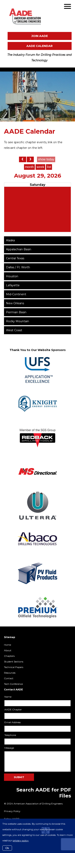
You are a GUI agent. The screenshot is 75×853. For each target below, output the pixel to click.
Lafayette (13, 285)
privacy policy (21, 840)
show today (46, 159)
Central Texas (15, 258)
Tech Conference (13, 683)
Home (7, 644)
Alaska (10, 240)
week (40, 167)
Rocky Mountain (17, 321)
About (7, 650)
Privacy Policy (12, 811)
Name (7, 696)
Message (9, 747)
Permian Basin (16, 312)
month (29, 167)
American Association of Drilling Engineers (36, 16)
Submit (19, 777)
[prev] (22, 159)
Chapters (9, 655)
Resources (9, 672)
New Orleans (15, 303)
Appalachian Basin (18, 249)
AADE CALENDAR (39, 46)
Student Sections (13, 661)
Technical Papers (13, 667)
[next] (30, 159)
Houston (12, 276)
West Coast (14, 330)
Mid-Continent (16, 294)
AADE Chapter (13, 709)
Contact (8, 678)
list (49, 167)
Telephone (10, 735)
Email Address (12, 722)
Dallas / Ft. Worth (18, 267)
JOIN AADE (39, 36)
